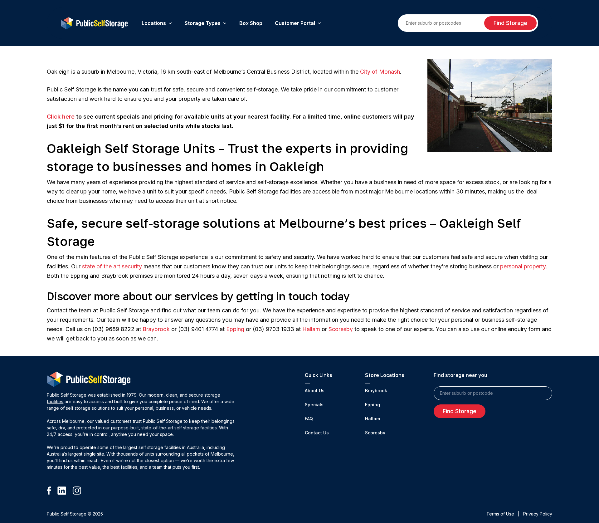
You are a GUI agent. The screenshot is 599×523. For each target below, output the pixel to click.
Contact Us (317, 432)
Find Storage (510, 23)
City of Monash (380, 71)
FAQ (309, 418)
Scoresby (341, 329)
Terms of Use (500, 513)
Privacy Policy (537, 513)
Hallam (311, 329)
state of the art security (112, 266)
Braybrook (156, 329)
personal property (523, 266)
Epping (235, 329)
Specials (314, 404)
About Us (314, 390)
